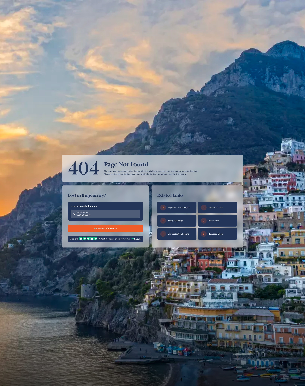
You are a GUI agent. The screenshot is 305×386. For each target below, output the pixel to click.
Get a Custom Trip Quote (105, 228)
